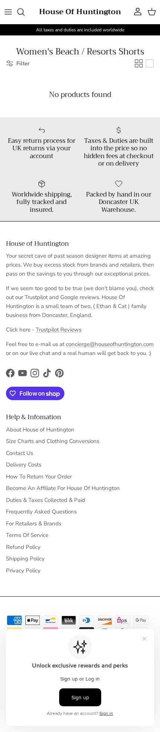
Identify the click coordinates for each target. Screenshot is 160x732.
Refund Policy (23, 547)
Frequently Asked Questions (41, 511)
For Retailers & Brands (33, 523)
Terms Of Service (27, 535)
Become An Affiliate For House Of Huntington (63, 488)
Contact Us (19, 453)
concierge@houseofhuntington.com (110, 344)
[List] (149, 63)
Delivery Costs (23, 464)
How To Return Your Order (39, 476)
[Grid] (138, 63)
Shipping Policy (25, 558)
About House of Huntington (40, 429)
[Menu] (8, 12)
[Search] (24, 12)
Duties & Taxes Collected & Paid (45, 500)
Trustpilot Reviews (58, 329)
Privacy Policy (23, 570)
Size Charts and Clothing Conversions (52, 441)
